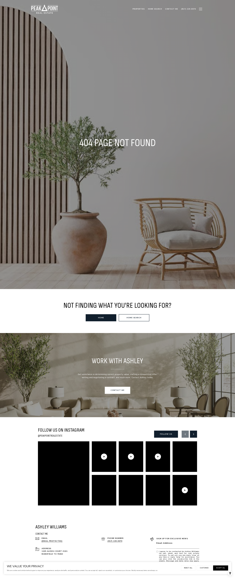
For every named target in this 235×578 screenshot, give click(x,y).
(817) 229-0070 (114, 541)
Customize (204, 568)
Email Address (164, 543)
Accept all (220, 568)
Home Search (134, 318)
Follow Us (166, 434)
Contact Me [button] (117, 390)
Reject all (188, 568)
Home (101, 318)
